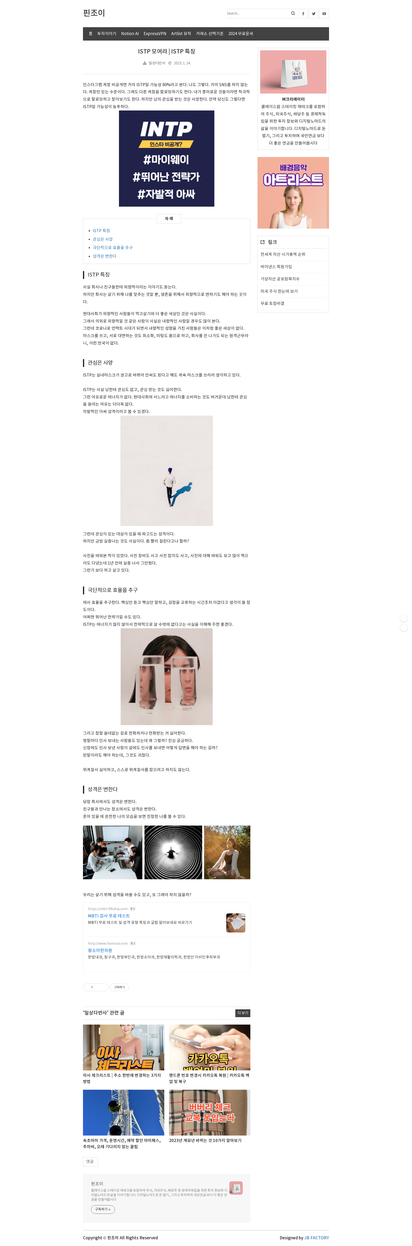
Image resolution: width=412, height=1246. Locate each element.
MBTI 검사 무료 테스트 (109, 916)
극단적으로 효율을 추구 (113, 248)
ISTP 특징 (101, 231)
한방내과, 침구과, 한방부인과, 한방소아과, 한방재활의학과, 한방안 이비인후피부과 (154, 957)
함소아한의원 (100, 950)
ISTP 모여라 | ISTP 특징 (166, 51)
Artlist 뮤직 (181, 33)
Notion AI (130, 33)
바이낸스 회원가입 (276, 267)
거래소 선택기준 (210, 33)
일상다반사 (157, 63)
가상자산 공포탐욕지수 (280, 279)
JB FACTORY (316, 1238)
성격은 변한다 (105, 256)
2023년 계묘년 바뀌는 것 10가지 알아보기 (205, 1140)
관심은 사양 (103, 239)
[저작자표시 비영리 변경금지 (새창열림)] (135, 987)
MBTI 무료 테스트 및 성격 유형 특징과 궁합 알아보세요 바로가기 (140, 923)
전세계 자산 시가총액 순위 (283, 254)
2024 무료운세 (240, 33)
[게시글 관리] (103, 987)
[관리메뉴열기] (403, 618)
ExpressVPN (155, 33)
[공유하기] (97, 987)
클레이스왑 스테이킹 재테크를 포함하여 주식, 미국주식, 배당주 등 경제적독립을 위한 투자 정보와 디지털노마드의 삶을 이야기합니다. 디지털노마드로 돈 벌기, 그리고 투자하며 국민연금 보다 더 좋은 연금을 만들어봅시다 (159, 1195)
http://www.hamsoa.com (108, 944)
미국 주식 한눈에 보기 (279, 291)
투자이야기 (106, 33)
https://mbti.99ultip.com (108, 909)
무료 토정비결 (272, 303)
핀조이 (97, 1184)
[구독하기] (403, 627)
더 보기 (242, 1013)
